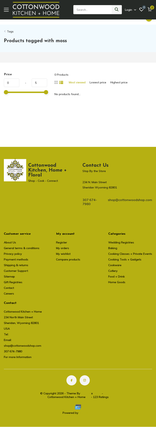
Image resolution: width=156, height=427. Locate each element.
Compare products (68, 259)
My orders (62, 248)
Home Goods (116, 282)
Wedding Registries (121, 242)
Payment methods (16, 259)
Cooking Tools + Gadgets (124, 259)
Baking (112, 248)
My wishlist (63, 254)
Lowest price (98, 82)
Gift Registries (13, 282)
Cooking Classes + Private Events (130, 254)
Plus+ (97, 393)
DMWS (85, 393)
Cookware (114, 265)
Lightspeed (86, 413)
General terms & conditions (21, 248)
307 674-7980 (89, 202)
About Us (10, 242)
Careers (9, 293)
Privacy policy (13, 254)
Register (61, 242)
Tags (10, 31)
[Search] (117, 9)
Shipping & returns (16, 265)
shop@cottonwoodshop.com (130, 200)
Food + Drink (116, 276)
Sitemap (9, 276)
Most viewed (77, 82)
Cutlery (113, 271)
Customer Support (16, 271)
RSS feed (110, 393)
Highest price (119, 82)
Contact (9, 288)
